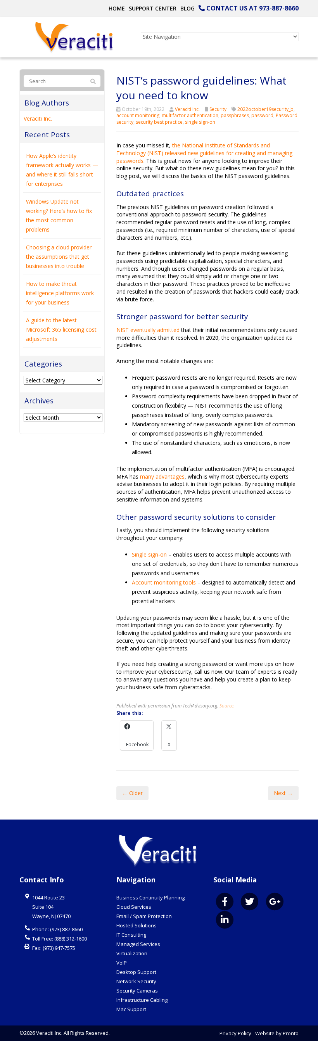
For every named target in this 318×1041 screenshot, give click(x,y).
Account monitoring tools (164, 582)
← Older (132, 793)
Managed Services (138, 944)
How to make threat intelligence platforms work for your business (60, 293)
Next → (283, 793)
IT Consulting (131, 934)
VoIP (121, 962)
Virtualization (131, 953)
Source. (227, 705)
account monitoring (137, 115)
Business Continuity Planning (150, 897)
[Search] (93, 81)
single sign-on (200, 122)
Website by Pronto (277, 1033)
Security (217, 109)
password (262, 115)
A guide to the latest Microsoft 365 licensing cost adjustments (61, 329)
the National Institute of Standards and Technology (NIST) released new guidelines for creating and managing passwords (204, 153)
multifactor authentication (190, 115)
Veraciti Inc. (187, 109)
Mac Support (131, 1009)
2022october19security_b (265, 109)
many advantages (162, 476)
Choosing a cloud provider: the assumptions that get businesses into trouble (59, 257)
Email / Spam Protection (144, 916)
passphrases (235, 115)
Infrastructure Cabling (142, 999)
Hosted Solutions (136, 925)
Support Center (152, 8)
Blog (187, 8)
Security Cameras (137, 990)
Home (117, 8)
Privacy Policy (235, 1033)
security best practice (159, 122)
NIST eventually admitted (148, 330)
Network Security (136, 981)
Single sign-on (149, 554)
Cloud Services (133, 906)
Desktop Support (136, 971)
